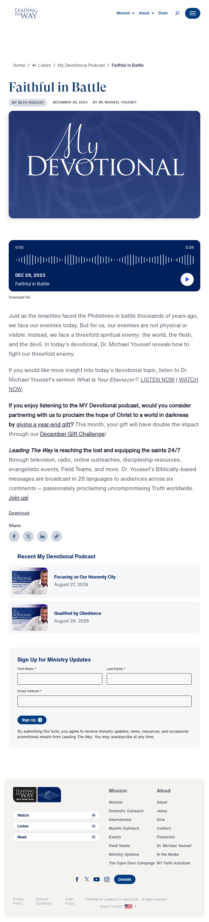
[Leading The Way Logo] (26, 13)
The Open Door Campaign (132, 863)
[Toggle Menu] (192, 13)
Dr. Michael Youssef (174, 845)
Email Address (29, 691)
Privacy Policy (18, 901)
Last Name (116, 669)
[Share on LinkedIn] (42, 536)
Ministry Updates (124, 854)
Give (161, 819)
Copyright (92, 899)
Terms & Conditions (44, 901)
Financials (166, 837)
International (120, 819)
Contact (164, 828)
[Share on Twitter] (28, 536)
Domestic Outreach (126, 811)
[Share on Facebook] (14, 536)
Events (115, 837)
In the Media (168, 854)
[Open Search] (177, 13)
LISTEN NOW (158, 379)
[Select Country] (131, 906)
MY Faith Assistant (173, 863)
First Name (26, 669)
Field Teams (119, 845)
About (162, 802)
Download (19, 513)
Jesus (162, 811)
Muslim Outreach (124, 828)
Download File (19, 297)
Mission (115, 802)
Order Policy (69, 901)
